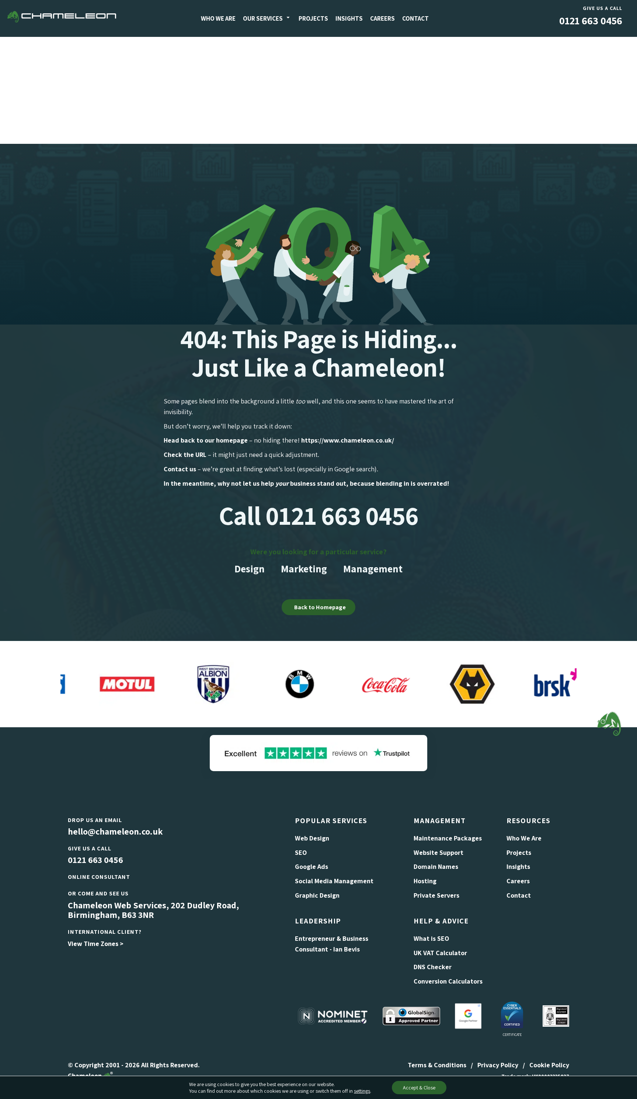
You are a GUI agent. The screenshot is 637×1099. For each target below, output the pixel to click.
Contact (415, 18)
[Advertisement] (318, 88)
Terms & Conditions (437, 1065)
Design (249, 568)
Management (373, 568)
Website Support (438, 852)
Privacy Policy (497, 1065)
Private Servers (436, 895)
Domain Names (436, 866)
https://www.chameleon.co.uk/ (347, 440)
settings (362, 1091)
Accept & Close (419, 1087)
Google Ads (311, 866)
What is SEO (431, 938)
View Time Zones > (95, 943)
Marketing (304, 568)
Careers (382, 18)
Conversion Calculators (448, 981)
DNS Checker (433, 967)
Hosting (425, 881)
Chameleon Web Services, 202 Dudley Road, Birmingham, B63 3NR (153, 910)
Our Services (263, 18)
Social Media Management (334, 881)
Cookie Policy (549, 1065)
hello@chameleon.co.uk (115, 831)
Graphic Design (317, 895)
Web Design (312, 838)
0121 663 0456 (590, 20)
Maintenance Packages (448, 838)
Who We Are (218, 18)
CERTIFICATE (512, 1034)
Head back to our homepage (206, 440)
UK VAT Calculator (440, 953)
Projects (313, 18)
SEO (301, 852)
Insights (349, 18)
